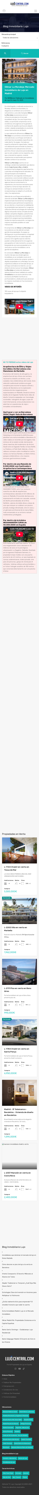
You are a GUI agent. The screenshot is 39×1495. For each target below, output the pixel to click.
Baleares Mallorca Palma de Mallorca (22, 1447)
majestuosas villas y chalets (18, 167)
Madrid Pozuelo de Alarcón (10, 1423)
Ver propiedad (19, 858)
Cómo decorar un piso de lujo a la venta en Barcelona (17, 1266)
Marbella (17, 1431)
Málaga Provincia (25, 1423)
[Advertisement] (19, 338)
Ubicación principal (9, 34)
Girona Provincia (7, 1431)
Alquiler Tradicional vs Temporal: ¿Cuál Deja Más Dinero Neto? (19, 1284)
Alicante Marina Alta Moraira (11, 1439)
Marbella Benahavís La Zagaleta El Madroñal (15, 1415)
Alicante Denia (28, 1419)
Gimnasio (18, 1473)
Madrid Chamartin (8, 1427)
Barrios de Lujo (23, 1458)
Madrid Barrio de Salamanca (22, 1443)
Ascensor (25, 1473)
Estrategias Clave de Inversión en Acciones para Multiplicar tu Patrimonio (19, 1293)
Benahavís (6, 1447)
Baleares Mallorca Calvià (10, 1411)
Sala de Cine (6, 1477)
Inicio (5, 1379)
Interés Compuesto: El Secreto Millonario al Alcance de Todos (17, 1275)
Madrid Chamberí (26, 1439)
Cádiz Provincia (7, 1443)
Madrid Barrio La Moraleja (27, 1411)
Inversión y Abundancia (9, 1458)
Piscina (25, 1477)
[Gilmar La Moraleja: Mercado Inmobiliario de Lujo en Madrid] (19, 71)
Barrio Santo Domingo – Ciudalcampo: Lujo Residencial (17, 1331)
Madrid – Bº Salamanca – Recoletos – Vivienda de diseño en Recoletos (18, 1112)
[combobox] (19, 38)
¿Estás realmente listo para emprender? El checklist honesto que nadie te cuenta (17, 1303)
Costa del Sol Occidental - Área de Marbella (15, 1435)
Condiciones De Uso (10, 1390)
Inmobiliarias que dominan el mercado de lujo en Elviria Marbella (19, 1256)
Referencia (6, 43)
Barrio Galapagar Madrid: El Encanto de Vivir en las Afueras (18, 1340)
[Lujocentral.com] (19, 6)
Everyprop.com (8, 1386)
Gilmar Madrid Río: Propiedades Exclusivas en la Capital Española (19, 1321)
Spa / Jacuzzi (16, 1477)
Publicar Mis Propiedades (19, 11)
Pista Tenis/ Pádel (8, 1473)
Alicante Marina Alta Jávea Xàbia (12, 1419)
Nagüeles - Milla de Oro (22, 1427)
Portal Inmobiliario (9, 1397)
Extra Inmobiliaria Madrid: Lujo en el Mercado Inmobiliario (18, 1312)
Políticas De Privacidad (11, 1393)
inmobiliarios (9, 274)
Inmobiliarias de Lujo (9, 1462)
